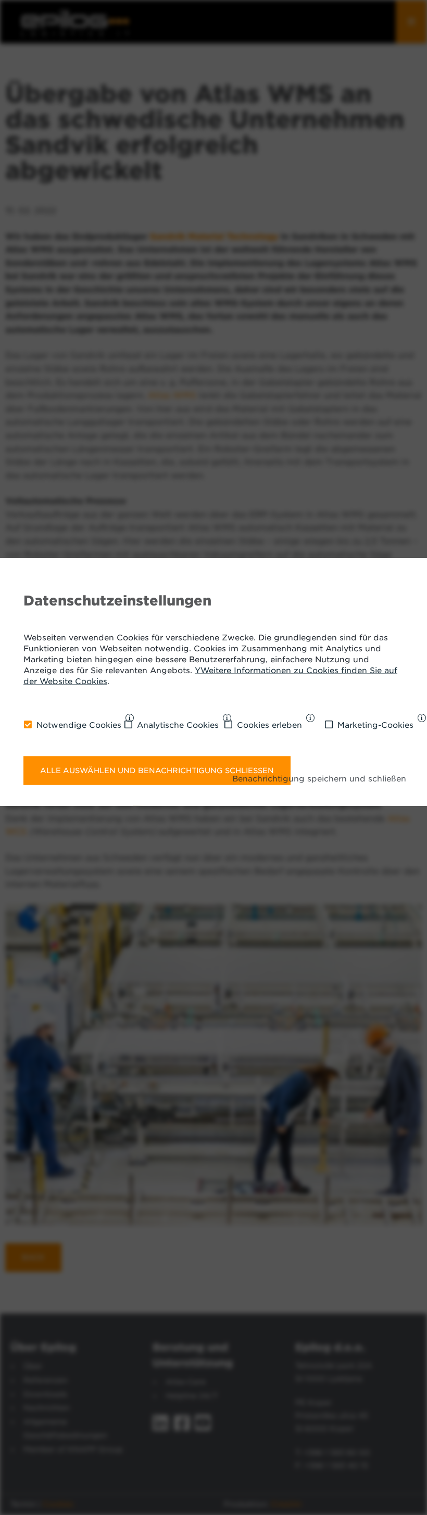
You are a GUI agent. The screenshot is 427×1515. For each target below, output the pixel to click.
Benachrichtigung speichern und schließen (319, 779)
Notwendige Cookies (78, 725)
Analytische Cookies (178, 725)
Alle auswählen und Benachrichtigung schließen (157, 770)
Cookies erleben (269, 725)
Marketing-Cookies (375, 725)
